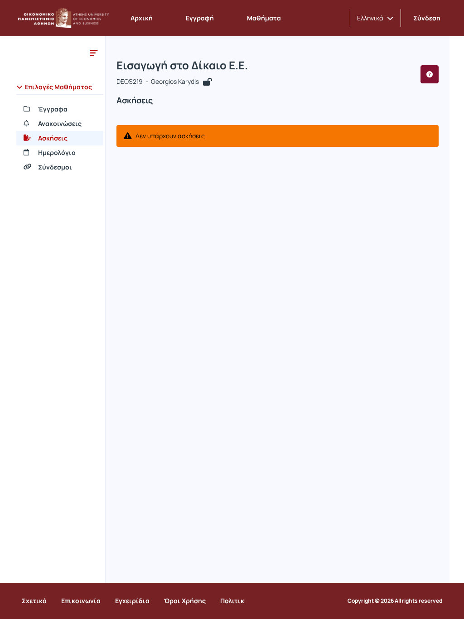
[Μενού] (93, 53)
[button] (375, 18)
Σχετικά (34, 600)
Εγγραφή (200, 18)
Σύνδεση (426, 18)
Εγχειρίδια (132, 600)
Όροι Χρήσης (185, 600)
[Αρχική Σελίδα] (63, 18)
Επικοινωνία (81, 600)
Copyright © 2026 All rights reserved (395, 600)
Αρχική (141, 18)
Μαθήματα (264, 18)
